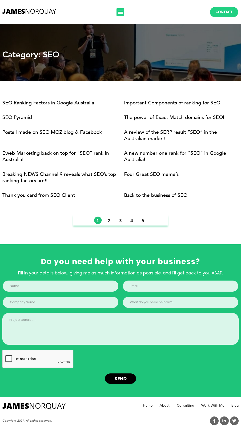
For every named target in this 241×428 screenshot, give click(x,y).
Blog (235, 405)
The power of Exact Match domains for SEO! (174, 117)
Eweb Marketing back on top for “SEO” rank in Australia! (55, 156)
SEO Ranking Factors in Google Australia (48, 102)
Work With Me (212, 405)
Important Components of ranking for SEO (172, 102)
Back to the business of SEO (155, 195)
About (165, 405)
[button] (120, 12)
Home (148, 405)
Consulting (185, 405)
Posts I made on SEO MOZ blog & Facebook (52, 132)
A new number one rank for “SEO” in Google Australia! (175, 156)
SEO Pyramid (17, 117)
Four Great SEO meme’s (151, 174)
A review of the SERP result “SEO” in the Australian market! (170, 135)
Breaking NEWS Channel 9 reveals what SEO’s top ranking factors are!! (59, 177)
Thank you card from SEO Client (38, 195)
